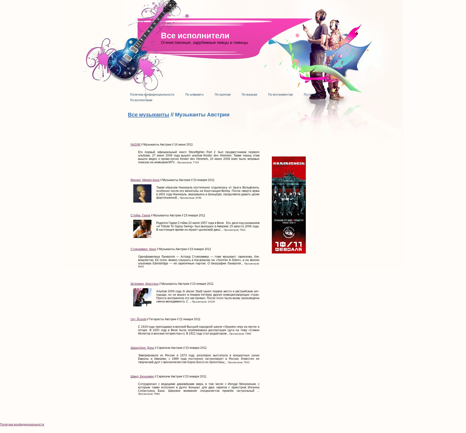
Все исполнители (195, 35)
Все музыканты (148, 115)
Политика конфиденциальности (22, 424)
